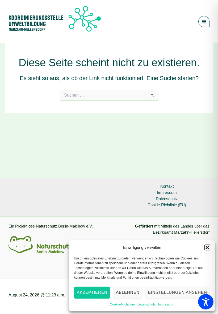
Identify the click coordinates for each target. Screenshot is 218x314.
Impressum (166, 304)
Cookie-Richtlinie (122, 304)
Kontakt (167, 186)
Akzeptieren (92, 292)
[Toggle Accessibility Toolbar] (206, 302)
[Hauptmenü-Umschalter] (203, 21)
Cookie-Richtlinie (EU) (167, 205)
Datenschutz (146, 304)
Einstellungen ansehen (177, 292)
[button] (207, 247)
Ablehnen (128, 292)
